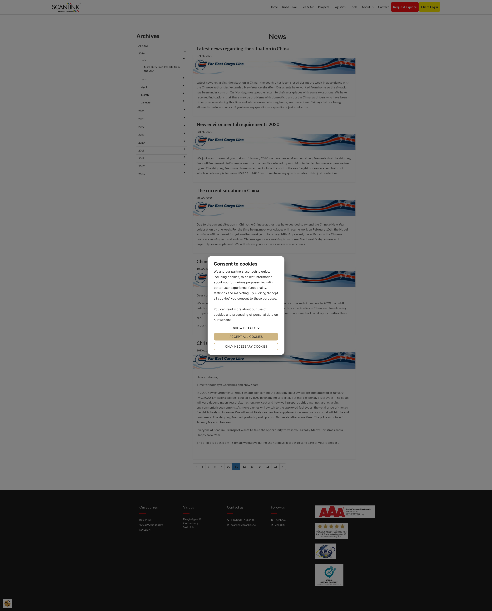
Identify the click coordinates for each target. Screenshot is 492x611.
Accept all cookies (246, 337)
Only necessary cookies (246, 346)
